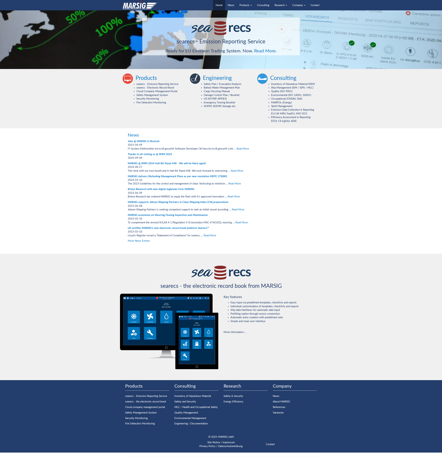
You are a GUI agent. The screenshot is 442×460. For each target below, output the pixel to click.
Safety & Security (233, 396)
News (231, 5)
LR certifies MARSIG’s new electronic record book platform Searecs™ (168, 228)
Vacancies (278, 412)
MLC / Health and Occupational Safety (196, 407)
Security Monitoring (147, 98)
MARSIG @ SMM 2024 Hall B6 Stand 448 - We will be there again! (167, 163)
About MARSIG (281, 401)
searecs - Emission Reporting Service (157, 84)
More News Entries (139, 241)
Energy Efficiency (233, 401)
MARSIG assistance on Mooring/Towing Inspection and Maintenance (168, 215)
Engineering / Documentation (191, 423)
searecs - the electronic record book (145, 401)
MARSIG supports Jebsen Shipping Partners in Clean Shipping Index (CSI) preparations (178, 202)
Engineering (217, 78)
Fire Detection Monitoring (151, 102)
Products (244, 5)
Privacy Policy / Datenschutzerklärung (221, 446)
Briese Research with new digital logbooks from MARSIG (161, 189)
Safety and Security (185, 401)
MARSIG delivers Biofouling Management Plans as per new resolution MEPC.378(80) (177, 176)
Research (280, 5)
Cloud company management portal (145, 407)
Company (298, 5)
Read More (243, 148)
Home (219, 5)
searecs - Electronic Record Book (155, 87)
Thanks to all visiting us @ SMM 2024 (150, 154)
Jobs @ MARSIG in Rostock (144, 141)
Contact (315, 5)
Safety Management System (152, 95)
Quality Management (186, 412)
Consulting (263, 5)
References (279, 407)
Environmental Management (190, 418)
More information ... (235, 332)
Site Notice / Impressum (221, 442)
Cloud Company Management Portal (156, 91)
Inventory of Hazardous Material (192, 396)
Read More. (265, 51)
